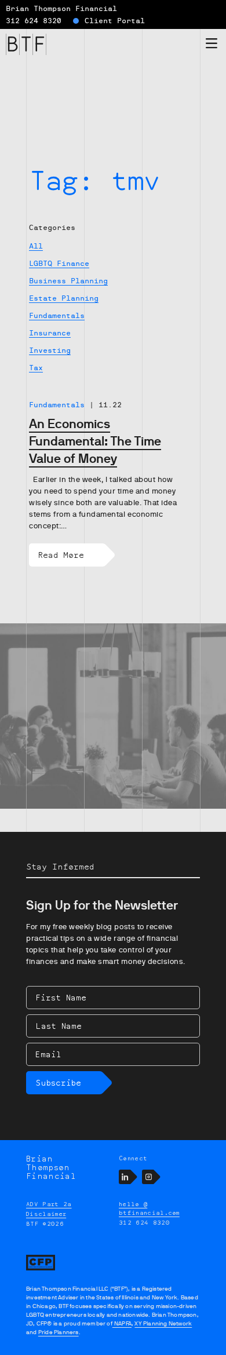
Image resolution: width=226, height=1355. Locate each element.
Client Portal (115, 21)
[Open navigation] (211, 45)
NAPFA (122, 1323)
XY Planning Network (163, 1323)
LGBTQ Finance (59, 264)
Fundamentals (57, 316)
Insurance (50, 333)
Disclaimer (46, 1213)
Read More (61, 555)
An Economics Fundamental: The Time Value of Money (95, 441)
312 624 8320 (33, 21)
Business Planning (68, 281)
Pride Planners (58, 1332)
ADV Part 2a (49, 1203)
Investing (50, 350)
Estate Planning (64, 298)
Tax (36, 368)
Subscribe (58, 1082)
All (36, 246)
